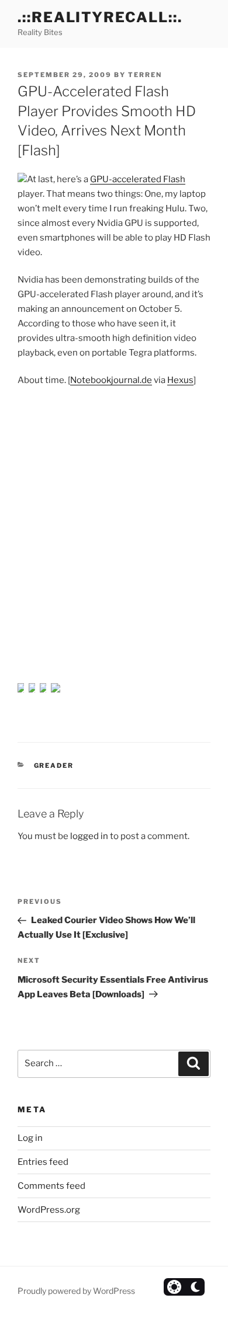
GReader (54, 765)
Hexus (180, 380)
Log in (30, 1138)
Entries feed (43, 1162)
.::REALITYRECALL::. (100, 17)
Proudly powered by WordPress (76, 1291)
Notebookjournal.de (111, 380)
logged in (89, 836)
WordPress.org (49, 1210)
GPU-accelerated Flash (137, 179)
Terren (145, 75)
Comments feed (51, 1186)
